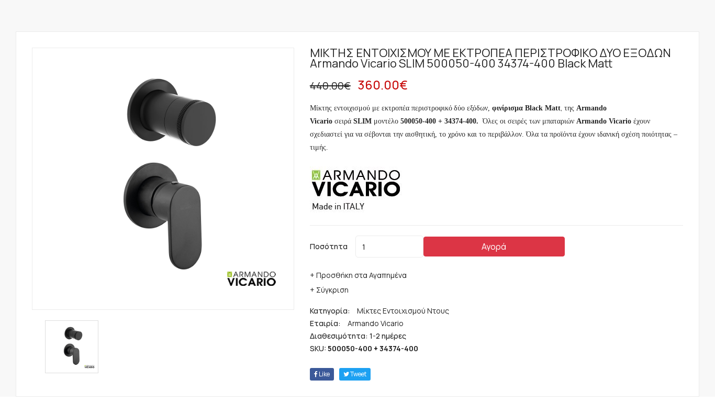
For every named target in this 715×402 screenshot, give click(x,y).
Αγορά (494, 246)
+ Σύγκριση (329, 290)
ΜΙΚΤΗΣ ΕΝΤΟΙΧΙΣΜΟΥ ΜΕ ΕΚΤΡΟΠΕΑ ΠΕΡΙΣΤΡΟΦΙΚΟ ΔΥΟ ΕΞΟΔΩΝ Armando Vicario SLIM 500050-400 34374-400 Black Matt (490, 58)
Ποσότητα (329, 246)
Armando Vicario (376, 323)
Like (324, 374)
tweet (357, 374)
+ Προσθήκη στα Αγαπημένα (358, 275)
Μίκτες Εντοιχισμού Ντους (403, 311)
